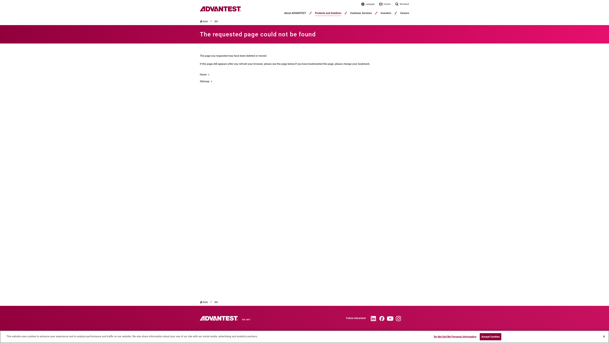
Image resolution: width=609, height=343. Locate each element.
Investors (386, 13)
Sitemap (204, 81)
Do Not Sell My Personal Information (455, 336)
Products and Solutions (328, 13)
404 (216, 21)
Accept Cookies (490, 336)
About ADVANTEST (295, 13)
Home (205, 21)
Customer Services (361, 13)
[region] (304, 337)
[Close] (603, 336)
